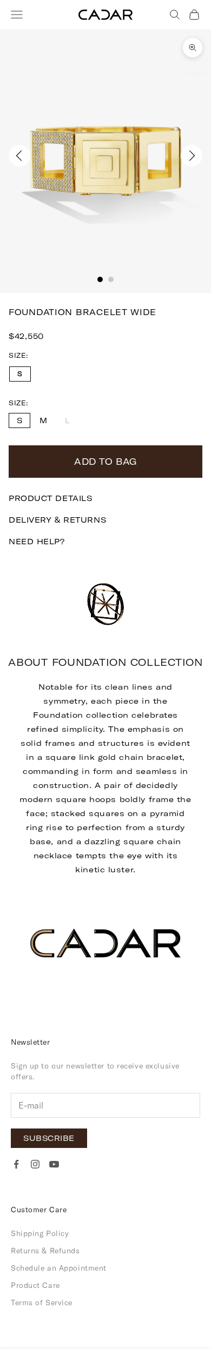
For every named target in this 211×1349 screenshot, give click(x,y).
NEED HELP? (37, 541)
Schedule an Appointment (59, 1268)
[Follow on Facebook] (16, 1164)
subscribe (49, 1138)
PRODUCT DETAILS (50, 498)
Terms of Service (41, 1302)
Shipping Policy (40, 1233)
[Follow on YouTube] (54, 1164)
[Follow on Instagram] (35, 1164)
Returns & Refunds (45, 1250)
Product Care (35, 1285)
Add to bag (105, 461)
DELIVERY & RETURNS (57, 520)
